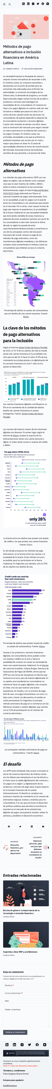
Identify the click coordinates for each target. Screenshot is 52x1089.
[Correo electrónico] (43, 826)
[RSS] (23, 4)
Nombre (9, 985)
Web (7, 1001)
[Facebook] (43, 4)
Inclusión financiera (33, 69)
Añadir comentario (13, 1009)
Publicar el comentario (15, 1032)
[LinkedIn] (28, 4)
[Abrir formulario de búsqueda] (9, 4)
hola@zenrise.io (10, 1085)
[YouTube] (47, 4)
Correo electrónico (14, 993)
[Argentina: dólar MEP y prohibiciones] (26, 935)
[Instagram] (33, 4)
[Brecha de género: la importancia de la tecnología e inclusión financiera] (26, 893)
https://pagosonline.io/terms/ (16, 1074)
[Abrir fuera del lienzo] (4, 4)
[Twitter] (38, 4)
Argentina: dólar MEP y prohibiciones (20, 952)
